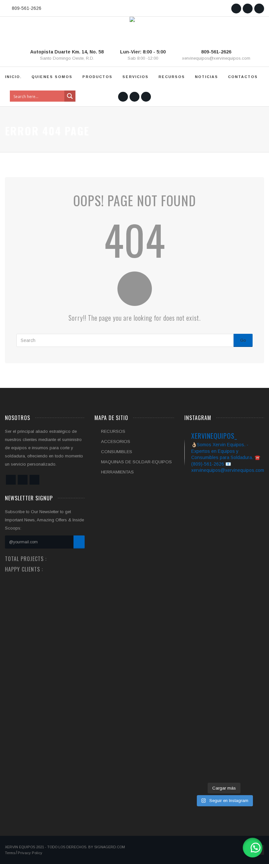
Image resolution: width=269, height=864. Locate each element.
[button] (252, 847)
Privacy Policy (30, 853)
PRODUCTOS (97, 77)
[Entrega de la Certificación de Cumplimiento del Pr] (224, 605)
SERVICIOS (135, 77)
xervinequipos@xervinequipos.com (216, 58)
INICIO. (13, 77)
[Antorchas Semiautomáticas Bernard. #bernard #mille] (224, 754)
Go (243, 340)
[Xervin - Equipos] (132, 29)
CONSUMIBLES (116, 451)
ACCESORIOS (115, 441)
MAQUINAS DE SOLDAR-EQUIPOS (136, 461)
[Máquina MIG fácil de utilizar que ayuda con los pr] (252, 543)
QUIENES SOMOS (51, 77)
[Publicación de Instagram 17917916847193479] (252, 750)
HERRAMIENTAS (117, 472)
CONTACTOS (243, 77)
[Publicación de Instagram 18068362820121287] (196, 750)
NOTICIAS (206, 77)
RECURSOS (171, 77)
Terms (10, 853)
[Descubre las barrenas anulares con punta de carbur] (196, 584)
